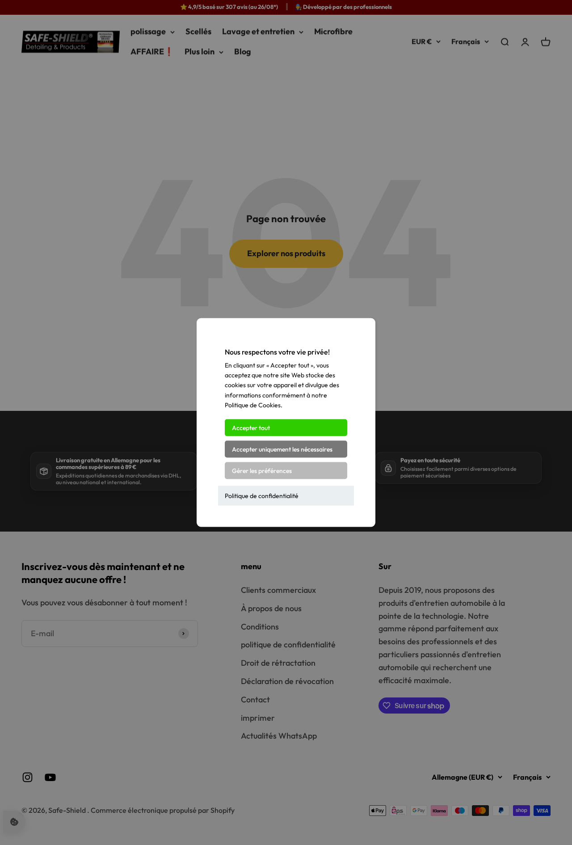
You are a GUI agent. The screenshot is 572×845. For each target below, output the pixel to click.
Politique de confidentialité (262, 495)
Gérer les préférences (262, 470)
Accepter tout (251, 427)
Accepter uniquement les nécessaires (282, 449)
